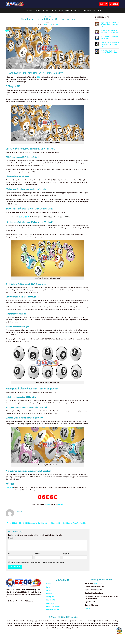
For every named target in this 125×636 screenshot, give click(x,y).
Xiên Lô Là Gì (24, 217)
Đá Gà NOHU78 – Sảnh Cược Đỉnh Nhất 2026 (110, 37)
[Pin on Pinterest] (52, 497)
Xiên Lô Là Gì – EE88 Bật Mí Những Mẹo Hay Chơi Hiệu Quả (28, 523)
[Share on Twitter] (44, 497)
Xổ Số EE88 (48, 16)
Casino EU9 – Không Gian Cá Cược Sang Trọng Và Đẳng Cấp (110, 44)
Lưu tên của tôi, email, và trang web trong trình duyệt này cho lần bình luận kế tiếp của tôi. (37, 562)
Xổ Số (60, 11)
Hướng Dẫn (97, 11)
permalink (61, 504)
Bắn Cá (37, 11)
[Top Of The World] (15, 4)
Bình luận (11, 538)
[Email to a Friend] (48, 497)
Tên (9, 554)
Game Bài (53, 11)
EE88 (95, 583)
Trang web (66, 554)
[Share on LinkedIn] (56, 497)
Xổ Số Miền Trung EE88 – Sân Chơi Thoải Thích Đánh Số (109, 52)
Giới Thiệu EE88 (70, 11)
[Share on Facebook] (40, 497)
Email (37, 554)
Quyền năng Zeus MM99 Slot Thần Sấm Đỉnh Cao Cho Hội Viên (110, 24)
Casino (45, 11)
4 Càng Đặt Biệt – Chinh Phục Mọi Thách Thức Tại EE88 (69, 523)
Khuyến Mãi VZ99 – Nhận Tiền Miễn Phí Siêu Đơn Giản (110, 31)
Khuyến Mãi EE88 (84, 11)
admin (56, 24)
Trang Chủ (28, 11)
